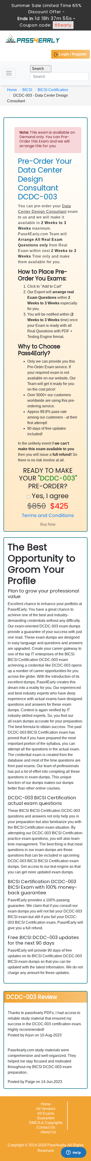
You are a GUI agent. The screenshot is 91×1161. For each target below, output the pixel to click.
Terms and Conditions (48, 515)
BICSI (27, 90)
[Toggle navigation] (8, 73)
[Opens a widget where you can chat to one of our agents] (73, 1153)
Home (12, 90)
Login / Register (72, 54)
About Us (48, 1132)
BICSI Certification (53, 90)
